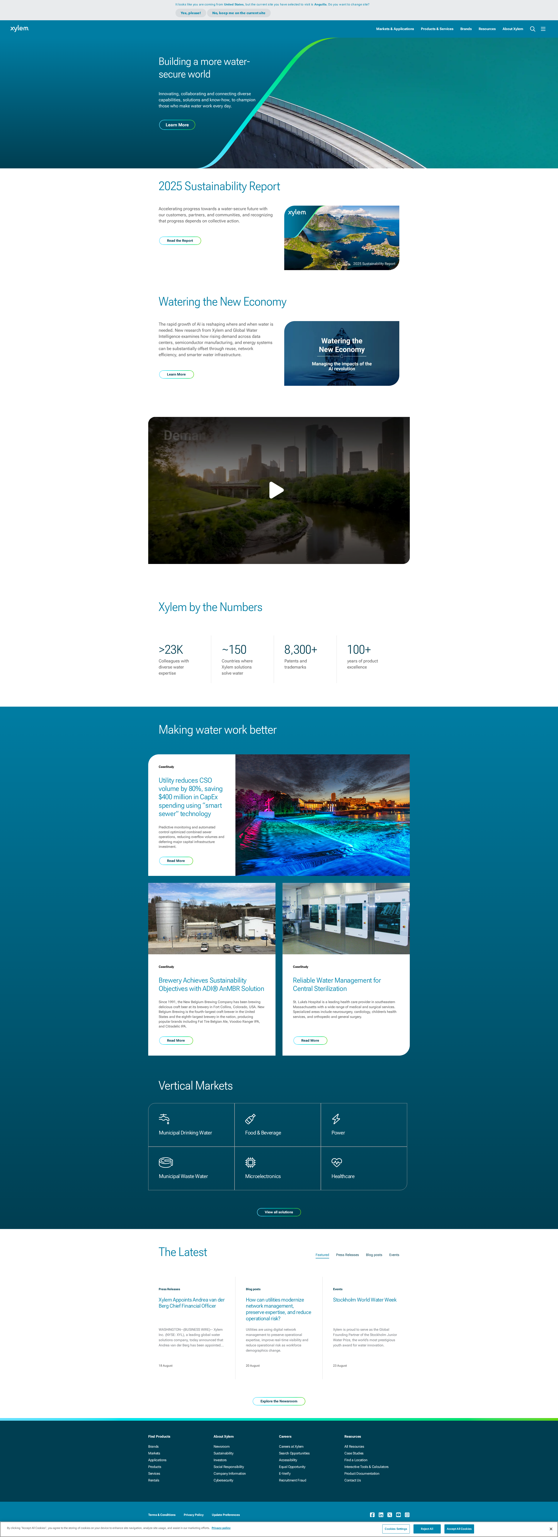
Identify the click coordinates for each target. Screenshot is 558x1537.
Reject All (427, 1528)
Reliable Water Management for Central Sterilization (337, 984)
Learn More (177, 124)
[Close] (551, 1529)
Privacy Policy (194, 1515)
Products (154, 1467)
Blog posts (374, 1255)
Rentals (153, 1480)
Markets (154, 1453)
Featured (322, 1255)
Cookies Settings (396, 1528)
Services (154, 1473)
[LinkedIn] (381, 1514)
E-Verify (284, 1473)
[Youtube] (398, 1514)
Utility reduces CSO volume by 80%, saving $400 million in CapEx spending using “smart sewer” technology (191, 797)
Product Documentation (361, 1473)
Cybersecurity (223, 1480)
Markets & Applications (395, 29)
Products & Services (437, 29)
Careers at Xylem (291, 1446)
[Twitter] (389, 1514)
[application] (279, 490)
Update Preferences (226, 1515)
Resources (487, 29)
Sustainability (223, 1453)
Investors (220, 1460)
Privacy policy (221, 1528)
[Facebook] (372, 1514)
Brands (466, 29)
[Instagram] (407, 1514)
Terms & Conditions (161, 1515)
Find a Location (355, 1460)
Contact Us (352, 1480)
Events (394, 1255)
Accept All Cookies (459, 1528)
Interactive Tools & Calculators (366, 1467)
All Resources (354, 1446)
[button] (279, 490)
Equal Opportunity (292, 1467)
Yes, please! (191, 13)
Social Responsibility (229, 1467)
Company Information (230, 1473)
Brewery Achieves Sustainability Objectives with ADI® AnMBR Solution (211, 984)
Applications (157, 1460)
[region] (279, 1529)
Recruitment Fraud (292, 1480)
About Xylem (513, 29)
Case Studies (354, 1453)
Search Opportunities (294, 1453)
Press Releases (347, 1255)
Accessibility (288, 1460)
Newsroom (222, 1446)
